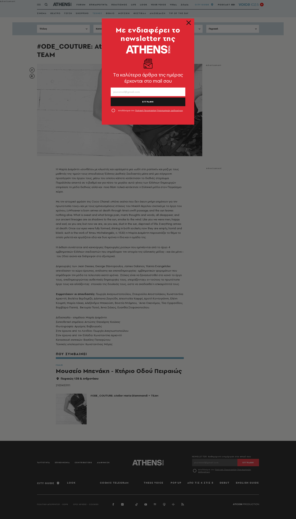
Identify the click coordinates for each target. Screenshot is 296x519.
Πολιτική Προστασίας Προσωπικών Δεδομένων (159, 110)
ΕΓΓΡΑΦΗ (148, 101)
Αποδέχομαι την (150, 110)
